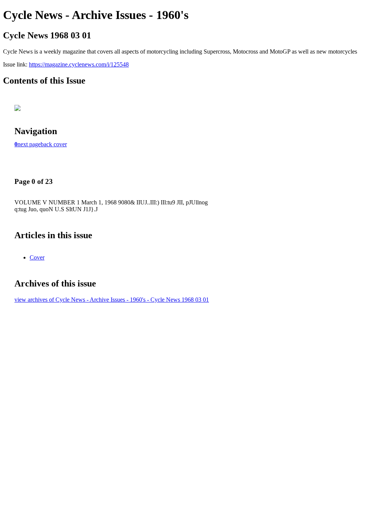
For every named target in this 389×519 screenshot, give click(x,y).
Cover (37, 257)
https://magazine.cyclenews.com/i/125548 (79, 64)
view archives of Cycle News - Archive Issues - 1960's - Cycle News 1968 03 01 (111, 299)
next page (29, 144)
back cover (54, 144)
